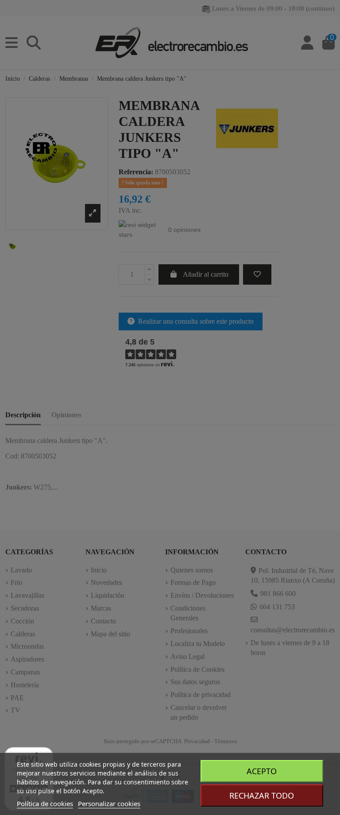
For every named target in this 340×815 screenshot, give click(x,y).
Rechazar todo (261, 795)
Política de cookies (45, 803)
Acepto (262, 771)
